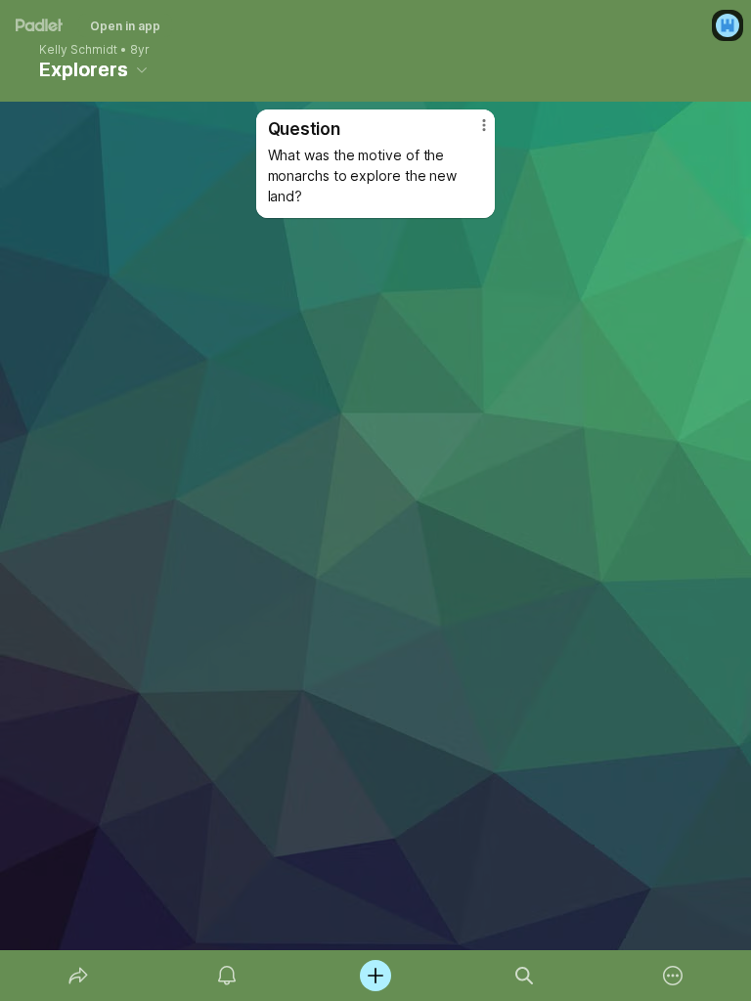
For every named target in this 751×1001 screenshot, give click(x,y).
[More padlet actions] (672, 975)
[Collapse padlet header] (142, 69)
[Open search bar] (524, 975)
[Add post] (375, 975)
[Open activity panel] (226, 975)
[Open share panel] (78, 975)
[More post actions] (471, 132)
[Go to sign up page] (727, 25)
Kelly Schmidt (78, 50)
